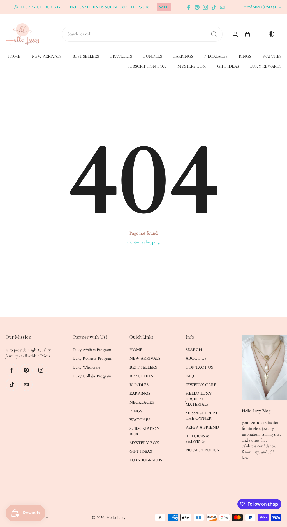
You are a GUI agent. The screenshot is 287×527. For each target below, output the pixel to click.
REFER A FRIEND (202, 427)
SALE (163, 7)
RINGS (245, 56)
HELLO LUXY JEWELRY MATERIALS (199, 399)
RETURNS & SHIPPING (197, 438)
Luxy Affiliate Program (92, 349)
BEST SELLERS (86, 56)
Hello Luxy (116, 517)
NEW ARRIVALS (46, 56)
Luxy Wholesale (86, 367)
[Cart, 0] (247, 34)
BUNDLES (152, 56)
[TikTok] (214, 7)
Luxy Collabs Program (92, 376)
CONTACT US (199, 367)
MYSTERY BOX (191, 66)
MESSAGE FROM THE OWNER (201, 415)
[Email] (222, 7)
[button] (31, 337)
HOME (14, 56)
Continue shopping (143, 242)
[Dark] (269, 34)
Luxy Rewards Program (92, 358)
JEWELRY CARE (201, 384)
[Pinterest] (197, 7)
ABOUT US (196, 358)
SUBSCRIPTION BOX (147, 66)
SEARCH (194, 349)
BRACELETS (121, 56)
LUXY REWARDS (265, 66)
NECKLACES (216, 56)
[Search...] (214, 34)
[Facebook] (188, 7)
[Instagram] (205, 7)
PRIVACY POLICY (203, 450)
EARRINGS (183, 56)
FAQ (190, 376)
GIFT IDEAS (228, 66)
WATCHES (271, 56)
